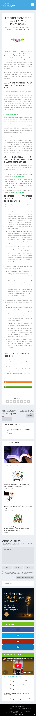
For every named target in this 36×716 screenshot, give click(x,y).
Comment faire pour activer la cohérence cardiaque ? (16, 694)
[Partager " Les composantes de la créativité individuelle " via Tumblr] (14, 401)
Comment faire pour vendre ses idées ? (15, 685)
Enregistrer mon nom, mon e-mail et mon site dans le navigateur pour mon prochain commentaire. (17, 572)
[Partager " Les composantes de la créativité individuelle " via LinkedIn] (21, 401)
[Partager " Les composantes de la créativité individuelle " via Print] (28, 401)
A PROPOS (27, 712)
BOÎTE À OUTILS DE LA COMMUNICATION (9, 709)
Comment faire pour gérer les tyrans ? (15, 689)
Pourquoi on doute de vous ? (12, 677)
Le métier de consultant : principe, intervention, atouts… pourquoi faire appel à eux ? (18, 506)
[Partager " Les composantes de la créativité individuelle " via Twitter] (11, 401)
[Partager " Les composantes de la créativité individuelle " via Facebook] (7, 401)
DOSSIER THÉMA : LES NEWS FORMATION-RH (14, 711)
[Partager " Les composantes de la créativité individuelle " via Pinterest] (18, 401)
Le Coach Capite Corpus (17, 27)
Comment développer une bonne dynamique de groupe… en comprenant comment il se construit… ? (16, 528)
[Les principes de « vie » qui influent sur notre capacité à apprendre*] (18, 476)
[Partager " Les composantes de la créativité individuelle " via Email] (25, 401)
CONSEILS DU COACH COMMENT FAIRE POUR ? (25, 709)
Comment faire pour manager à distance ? (17, 699)
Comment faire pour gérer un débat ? (15, 681)
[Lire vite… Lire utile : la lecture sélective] (18, 454)
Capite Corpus (20, 706)
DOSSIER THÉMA (20, 29)
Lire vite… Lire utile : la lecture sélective (16, 466)
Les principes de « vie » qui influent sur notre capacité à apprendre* (16, 485)
